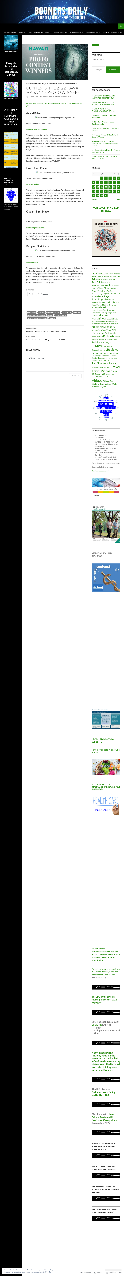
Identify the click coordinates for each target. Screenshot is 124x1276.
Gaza (112, 300)
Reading (110, 346)
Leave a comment (64, 97)
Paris (102, 333)
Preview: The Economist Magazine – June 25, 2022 (46, 329)
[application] (106, 987)
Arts (114, 279)
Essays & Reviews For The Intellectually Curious (11, 69)
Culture (103, 291)
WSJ (105, 386)
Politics (96, 342)
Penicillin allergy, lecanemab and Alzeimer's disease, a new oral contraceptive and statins (106, 972)
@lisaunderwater (32, 262)
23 (106, 191)
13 (94, 187)
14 (98, 187)
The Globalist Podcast (100, 360)
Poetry (117, 336)
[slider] (116, 987)
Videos (97, 380)
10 (110, 182)
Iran (93, 307)
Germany (95, 302)
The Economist (112, 358)
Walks (114, 384)
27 (94, 195)
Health (108, 302)
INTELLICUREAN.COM (10, 52)
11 (114, 182)
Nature (115, 323)
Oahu (50, 315)
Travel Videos (101, 371)
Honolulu (67, 312)
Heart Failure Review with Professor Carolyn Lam (104, 1117)
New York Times (105, 330)
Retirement (103, 350)
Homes (105, 305)
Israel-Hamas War (99, 310)
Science (103, 353)
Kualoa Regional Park (36, 315)
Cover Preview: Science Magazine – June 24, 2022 (45, 338)
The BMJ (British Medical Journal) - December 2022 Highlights (104, 999)
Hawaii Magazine (53, 312)
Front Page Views (101, 299)
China (100, 288)
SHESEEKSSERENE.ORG (11, 99)
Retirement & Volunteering (112, 32)
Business (115, 286)
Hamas (101, 302)
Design (109, 291)
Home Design (97, 305)
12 (118, 182)
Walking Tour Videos (101, 384)
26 (118, 191)
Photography (51, 84)
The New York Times (104, 363)
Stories (61, 84)
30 (106, 195)
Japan (113, 310)
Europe (112, 294)
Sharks (52, 318)
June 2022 (77, 312)
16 (106, 187)
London (104, 315)
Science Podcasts (110, 355)
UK (113, 374)
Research (95, 350)
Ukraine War (105, 377)
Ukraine (96, 376)
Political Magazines (98, 339)
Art (93, 279)
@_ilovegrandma (32, 184)
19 (118, 187)
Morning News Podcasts (99, 323)
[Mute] (113, 987)
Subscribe (113, 69)
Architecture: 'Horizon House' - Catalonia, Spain (103, 123)
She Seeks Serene (47, 97)
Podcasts (108, 336)
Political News (111, 339)
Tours (108, 367)
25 (114, 191)
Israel (103, 307)
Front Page (103, 296)
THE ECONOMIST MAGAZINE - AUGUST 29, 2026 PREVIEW (104, 97)
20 (94, 191)
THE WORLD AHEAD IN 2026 (106, 210)
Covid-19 (95, 291)
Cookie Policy (47, 1272)
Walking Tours (108, 381)
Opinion (96, 332)
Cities (106, 288)
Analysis (106, 276)
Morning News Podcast (109, 321)
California (95, 288)
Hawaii (41, 312)
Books (108, 285)
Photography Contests (37, 318)
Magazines (39, 84)
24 (110, 191)
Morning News (97, 321)
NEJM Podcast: (106, 954)
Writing (100, 386)
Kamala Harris (96, 312)
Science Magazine (113, 353)
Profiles (105, 346)
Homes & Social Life (93, 32)
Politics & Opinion (106, 343)
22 (102, 191)
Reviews (22, 32)
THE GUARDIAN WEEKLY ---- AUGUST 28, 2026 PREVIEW (103, 103)
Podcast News (97, 337)
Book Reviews (98, 285)
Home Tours (113, 305)
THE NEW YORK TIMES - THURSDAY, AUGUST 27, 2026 (103, 110)
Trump (113, 371)
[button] (95, 45)
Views (67, 84)
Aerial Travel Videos (111, 274)
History (115, 302)
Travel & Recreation (60, 32)
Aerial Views (96, 276)
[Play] (95, 987)
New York (95, 330)
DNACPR (97, 1024)
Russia (95, 353)
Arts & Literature (76, 32)
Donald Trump (97, 294)
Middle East (114, 319)
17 (110, 187)
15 (102, 187)
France (95, 296)
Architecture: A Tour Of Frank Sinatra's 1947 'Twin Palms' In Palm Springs (105, 143)
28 (98, 195)
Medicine (108, 319)
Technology (103, 358)
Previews (97, 345)
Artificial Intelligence (103, 279)
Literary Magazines (108, 312)
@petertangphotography (35, 227)
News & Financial (10, 32)
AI (102, 276)
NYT (114, 330)
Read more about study (100, 471)
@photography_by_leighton (36, 129)
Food (118, 294)
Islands (97, 308)
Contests (30, 84)
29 (102, 195)
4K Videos (97, 273)
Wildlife (73, 84)
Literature (96, 315)
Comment (75, 376)
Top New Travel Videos (99, 367)
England (106, 294)
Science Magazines (98, 355)
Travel (115, 367)
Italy (109, 310)
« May (94, 199)
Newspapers (107, 326)
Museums (109, 324)
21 (98, 191)
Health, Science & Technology (39, 32)
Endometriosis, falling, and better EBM (104, 1093)
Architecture (115, 276)
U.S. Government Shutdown (101, 374)
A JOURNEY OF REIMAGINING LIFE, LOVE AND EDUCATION (11, 117)
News (95, 326)
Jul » (118, 199)
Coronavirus (113, 288)
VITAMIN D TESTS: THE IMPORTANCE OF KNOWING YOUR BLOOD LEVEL (106, 787)
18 (114, 187)
